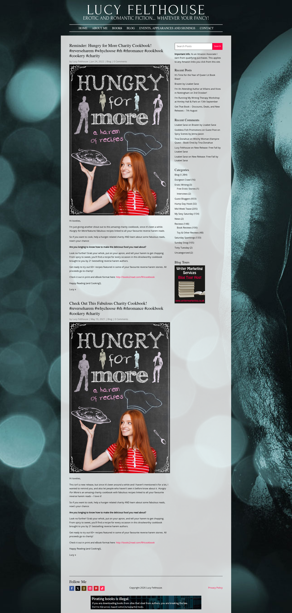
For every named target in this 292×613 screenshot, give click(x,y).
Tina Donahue (182, 139)
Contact (207, 28)
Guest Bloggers (182, 199)
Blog (131, 28)
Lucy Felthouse (80, 61)
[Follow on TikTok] (102, 588)
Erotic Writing (182, 185)
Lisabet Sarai (181, 125)
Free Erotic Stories (186, 189)
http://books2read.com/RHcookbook (135, 277)
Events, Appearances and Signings (167, 28)
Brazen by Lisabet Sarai (187, 84)
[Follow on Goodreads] (84, 588)
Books (117, 28)
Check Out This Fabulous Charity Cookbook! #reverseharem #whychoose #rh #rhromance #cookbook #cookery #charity (116, 308)
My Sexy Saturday (184, 214)
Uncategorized (182, 253)
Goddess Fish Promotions (188, 130)
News (177, 219)
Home (83, 28)
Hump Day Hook (183, 204)
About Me (100, 28)
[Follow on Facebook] (71, 588)
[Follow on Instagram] (90, 588)
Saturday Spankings (185, 238)
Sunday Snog (181, 243)
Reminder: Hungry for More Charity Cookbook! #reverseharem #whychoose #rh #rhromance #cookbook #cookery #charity (116, 50)
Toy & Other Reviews (188, 233)
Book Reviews (184, 228)
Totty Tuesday (182, 248)
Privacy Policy (215, 588)
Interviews (182, 194)
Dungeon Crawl (183, 180)
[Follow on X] (77, 588)
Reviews (179, 224)
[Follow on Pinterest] (96, 588)
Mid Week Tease (183, 209)
